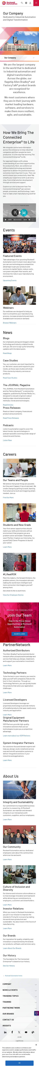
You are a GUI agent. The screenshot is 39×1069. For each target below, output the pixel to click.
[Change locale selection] (26, 3)
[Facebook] (12, 1032)
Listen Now (7, 440)
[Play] (5, 220)
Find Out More (8, 497)
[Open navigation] (36, 3)
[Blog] (33, 1032)
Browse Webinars (9, 323)
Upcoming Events (9, 280)
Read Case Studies (10, 378)
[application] (19, 212)
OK (19, 1063)
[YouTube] (26, 1032)
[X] (19, 1032)
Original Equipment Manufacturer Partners (19, 717)
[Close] (36, 1044)
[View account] (30, 3)
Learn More (7, 547)
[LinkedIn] (6, 1032)
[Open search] (22, 3)
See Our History (9, 966)
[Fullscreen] (33, 220)
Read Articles (8, 405)
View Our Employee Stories (13, 595)
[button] (19, 212)
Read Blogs (7, 353)
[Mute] (29, 220)
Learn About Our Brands (12, 948)
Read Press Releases (11, 418)
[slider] (17, 219)
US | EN (19, 1037)
